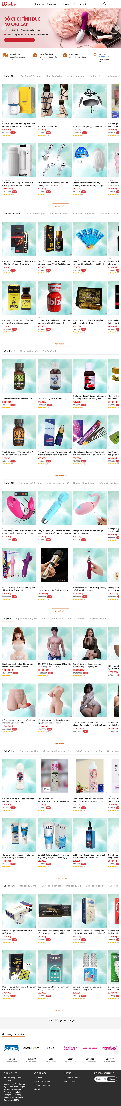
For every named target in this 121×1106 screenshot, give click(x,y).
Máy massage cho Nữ (58, 483)
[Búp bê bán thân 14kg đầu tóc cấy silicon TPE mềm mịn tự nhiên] (19, 643)
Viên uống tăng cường (84, 213)
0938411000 (105, 56)
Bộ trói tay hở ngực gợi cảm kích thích (89, 126)
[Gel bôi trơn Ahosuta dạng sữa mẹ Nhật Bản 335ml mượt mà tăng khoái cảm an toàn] (90, 776)
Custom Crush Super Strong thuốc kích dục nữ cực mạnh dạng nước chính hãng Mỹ (54, 455)
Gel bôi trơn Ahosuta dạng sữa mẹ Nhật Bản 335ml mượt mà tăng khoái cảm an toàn (89, 801)
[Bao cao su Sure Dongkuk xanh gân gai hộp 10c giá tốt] (55, 967)
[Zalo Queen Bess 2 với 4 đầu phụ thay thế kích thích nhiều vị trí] (90, 565)
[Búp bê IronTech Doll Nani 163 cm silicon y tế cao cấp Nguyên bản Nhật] (90, 700)
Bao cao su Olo (73, 885)
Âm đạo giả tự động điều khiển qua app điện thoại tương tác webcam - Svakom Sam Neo (17, 185)
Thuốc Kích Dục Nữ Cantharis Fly (52, 398)
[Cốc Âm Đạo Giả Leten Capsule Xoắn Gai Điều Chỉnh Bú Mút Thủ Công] (19, 101)
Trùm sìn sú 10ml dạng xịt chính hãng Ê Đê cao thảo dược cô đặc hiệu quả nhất (54, 264)
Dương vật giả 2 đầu (83, 483)
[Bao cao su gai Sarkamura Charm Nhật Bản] (19, 911)
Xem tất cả (59, 206)
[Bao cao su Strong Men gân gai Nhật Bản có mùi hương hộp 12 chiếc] (55, 911)
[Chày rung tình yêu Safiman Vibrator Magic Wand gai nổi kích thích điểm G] (55, 508)
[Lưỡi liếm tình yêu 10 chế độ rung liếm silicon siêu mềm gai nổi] (19, 565)
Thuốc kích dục (50, 351)
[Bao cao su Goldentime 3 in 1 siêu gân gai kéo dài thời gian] (19, 967)
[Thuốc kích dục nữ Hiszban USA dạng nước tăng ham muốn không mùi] (90, 376)
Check (112, 1079)
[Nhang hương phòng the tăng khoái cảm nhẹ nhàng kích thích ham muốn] (90, 432)
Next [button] (117, 28)
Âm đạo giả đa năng (31, 76)
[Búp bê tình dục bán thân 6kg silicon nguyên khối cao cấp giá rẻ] (55, 700)
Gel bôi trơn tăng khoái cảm (57, 751)
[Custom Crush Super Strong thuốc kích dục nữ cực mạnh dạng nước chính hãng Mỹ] (55, 432)
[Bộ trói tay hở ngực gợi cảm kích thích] (90, 101)
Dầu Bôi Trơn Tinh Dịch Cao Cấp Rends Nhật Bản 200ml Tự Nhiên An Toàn (53, 801)
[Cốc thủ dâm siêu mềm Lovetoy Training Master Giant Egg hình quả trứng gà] (90, 160)
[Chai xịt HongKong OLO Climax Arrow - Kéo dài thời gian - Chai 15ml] (19, 239)
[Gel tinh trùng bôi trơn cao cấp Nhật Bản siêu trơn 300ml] (19, 776)
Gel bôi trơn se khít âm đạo (89, 751)
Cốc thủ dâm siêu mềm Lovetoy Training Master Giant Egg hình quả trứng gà (88, 185)
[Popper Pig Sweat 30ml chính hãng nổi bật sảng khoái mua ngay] (19, 298)
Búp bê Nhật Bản (98, 618)
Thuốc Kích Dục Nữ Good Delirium (17, 398)
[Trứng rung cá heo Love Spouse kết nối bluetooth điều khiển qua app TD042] (19, 508)
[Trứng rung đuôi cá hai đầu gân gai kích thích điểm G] (90, 508)
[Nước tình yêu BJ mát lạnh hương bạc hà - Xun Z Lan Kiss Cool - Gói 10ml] (90, 239)
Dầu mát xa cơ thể (29, 751)
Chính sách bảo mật (42, 1085)
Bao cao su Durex (28, 885)
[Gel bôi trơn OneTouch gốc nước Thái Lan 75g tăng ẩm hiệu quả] (19, 835)
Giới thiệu (38, 1077)
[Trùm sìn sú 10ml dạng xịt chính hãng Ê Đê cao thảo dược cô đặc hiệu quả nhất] (55, 239)
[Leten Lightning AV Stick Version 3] (55, 565)
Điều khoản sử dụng (42, 1081)
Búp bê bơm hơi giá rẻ (26, 618)
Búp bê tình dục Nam (52, 618)
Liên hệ (37, 1089)
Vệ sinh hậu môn (75, 76)
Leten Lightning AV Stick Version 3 (53, 590)
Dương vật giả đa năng (30, 483)
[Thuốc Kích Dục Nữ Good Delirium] (19, 376)
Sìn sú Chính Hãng (59, 213)
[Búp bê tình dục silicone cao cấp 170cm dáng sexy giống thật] (90, 643)
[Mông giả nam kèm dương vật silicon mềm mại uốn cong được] (19, 700)
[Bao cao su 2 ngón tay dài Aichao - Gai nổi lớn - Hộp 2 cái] (90, 967)
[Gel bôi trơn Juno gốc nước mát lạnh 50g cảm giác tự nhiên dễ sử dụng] (55, 835)
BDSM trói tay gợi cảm (47, 126)
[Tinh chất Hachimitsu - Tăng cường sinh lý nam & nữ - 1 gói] (90, 298)
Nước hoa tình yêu (29, 351)
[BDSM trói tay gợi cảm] (55, 101)
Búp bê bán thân (76, 618)
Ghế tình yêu (95, 76)
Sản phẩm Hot (70, 1081)
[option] (60, 28)
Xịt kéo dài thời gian (35, 213)
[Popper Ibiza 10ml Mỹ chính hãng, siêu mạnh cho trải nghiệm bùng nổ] (55, 298)
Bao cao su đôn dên (52, 885)
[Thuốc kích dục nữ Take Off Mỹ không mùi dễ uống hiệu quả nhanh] (19, 432)
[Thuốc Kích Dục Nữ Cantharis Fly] (55, 376)
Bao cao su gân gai (95, 885)
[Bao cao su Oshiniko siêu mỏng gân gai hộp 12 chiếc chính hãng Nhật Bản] (90, 911)
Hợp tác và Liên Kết (72, 1077)
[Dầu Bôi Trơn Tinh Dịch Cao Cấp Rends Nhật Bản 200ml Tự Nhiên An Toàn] (55, 776)
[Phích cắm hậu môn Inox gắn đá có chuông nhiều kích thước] (55, 160)
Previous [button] (3, 28)
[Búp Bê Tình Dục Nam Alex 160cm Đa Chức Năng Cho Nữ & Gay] (55, 643)
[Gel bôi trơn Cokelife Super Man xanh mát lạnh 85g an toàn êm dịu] (90, 835)
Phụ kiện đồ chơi (54, 76)
